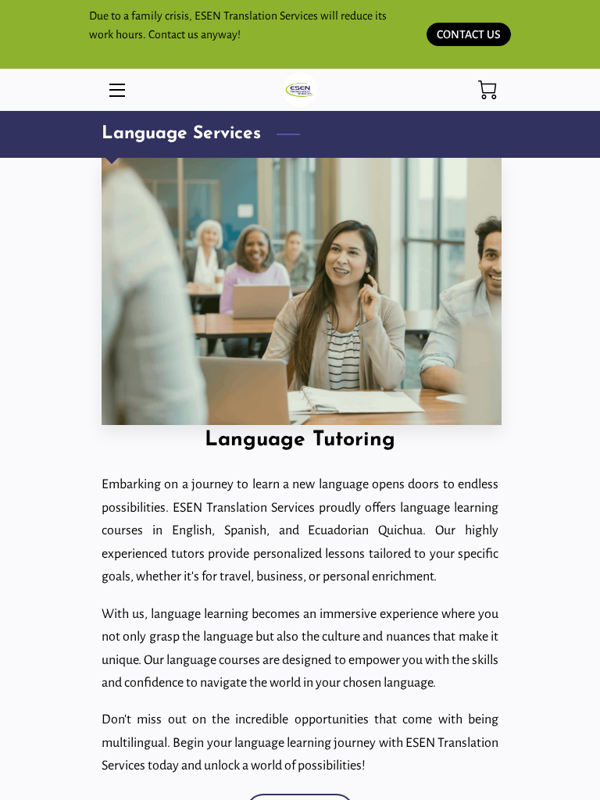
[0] (487, 89)
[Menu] (116, 90)
